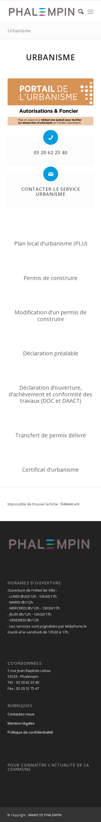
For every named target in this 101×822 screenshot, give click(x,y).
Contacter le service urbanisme (50, 191)
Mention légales (21, 723)
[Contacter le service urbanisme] (50, 174)
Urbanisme (19, 31)
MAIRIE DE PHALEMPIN (44, 815)
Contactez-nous (21, 714)
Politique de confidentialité (30, 732)
